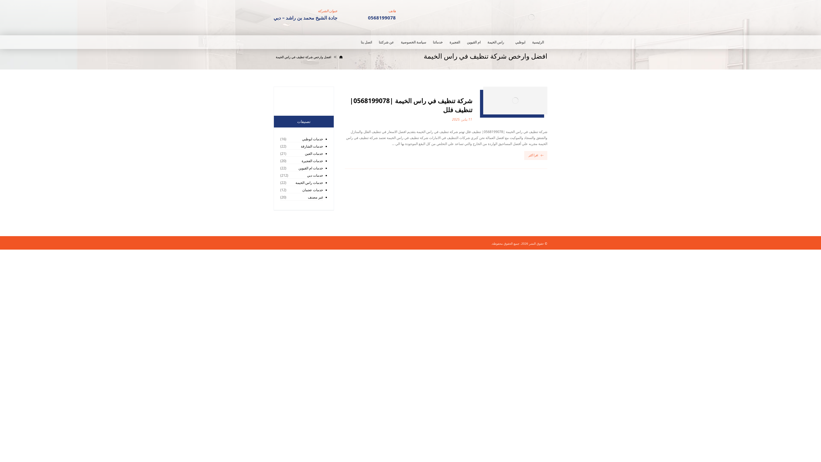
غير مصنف (315, 197)
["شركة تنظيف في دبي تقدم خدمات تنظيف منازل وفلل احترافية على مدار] (531, 17)
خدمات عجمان (312, 190)
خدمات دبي (315, 175)
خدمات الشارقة (312, 146)
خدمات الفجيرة (312, 160)
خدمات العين (314, 153)
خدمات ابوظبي (312, 139)
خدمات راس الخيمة (309, 182)
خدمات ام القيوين (310, 168)
